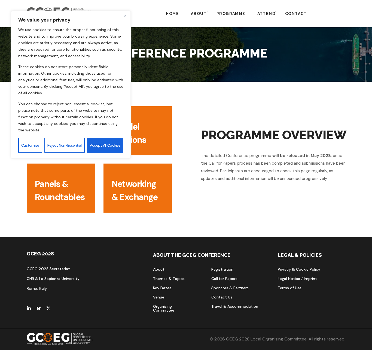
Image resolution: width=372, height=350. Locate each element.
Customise (30, 145)
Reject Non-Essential (64, 145)
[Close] (125, 15)
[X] (48, 308)
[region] (71, 85)
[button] (158, 269)
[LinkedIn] (29, 308)
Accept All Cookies (105, 145)
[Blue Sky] (38, 308)
